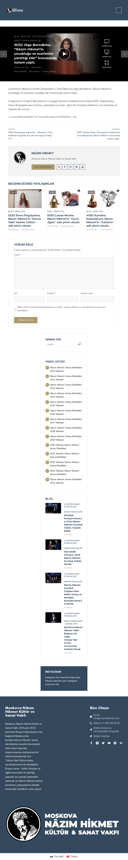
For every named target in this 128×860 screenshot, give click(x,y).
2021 (75, 117)
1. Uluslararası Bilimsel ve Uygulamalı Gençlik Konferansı (39, 117)
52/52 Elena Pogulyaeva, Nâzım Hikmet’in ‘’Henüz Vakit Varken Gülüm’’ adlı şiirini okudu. (24, 220)
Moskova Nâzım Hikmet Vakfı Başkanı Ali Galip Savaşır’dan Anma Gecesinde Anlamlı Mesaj (73, 638)
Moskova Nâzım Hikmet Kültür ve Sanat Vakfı (20, 711)
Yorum (17, 255)
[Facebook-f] (91, 743)
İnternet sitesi (87, 293)
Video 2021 (25, 36)
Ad (16, 293)
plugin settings (67, 684)
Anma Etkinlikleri (73, 512)
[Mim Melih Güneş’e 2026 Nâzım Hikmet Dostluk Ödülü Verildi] (53, 544)
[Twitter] (103, 743)
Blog (16, 36)
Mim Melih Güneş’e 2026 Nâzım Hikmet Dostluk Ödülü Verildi (72, 558)
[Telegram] (115, 743)
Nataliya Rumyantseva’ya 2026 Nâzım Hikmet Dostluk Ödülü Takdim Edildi (73, 523)
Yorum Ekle (36, 67)
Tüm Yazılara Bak (43, 167)
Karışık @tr (71, 624)
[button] (119, 10)
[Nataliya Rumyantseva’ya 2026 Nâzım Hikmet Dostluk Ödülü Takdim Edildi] (53, 508)
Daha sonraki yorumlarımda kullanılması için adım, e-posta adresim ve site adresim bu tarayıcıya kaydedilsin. (61, 309)
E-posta (51, 293)
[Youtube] (109, 743)
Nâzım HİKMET (20, 72)
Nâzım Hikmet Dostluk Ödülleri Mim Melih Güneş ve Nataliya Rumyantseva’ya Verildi (73, 594)
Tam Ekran (106, 67)
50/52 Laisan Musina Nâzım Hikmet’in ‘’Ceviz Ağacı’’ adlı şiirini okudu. (63, 219)
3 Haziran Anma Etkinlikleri (71, 505)
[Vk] (121, 743)
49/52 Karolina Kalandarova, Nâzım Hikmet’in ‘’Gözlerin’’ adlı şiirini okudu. (100, 220)
